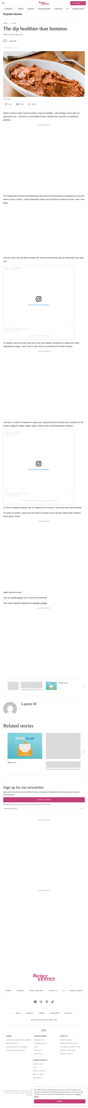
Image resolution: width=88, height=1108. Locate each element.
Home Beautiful (12, 1043)
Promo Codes (78, 9)
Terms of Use (45, 804)
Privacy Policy (35, 804)
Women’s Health (40, 603)
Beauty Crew (38, 1074)
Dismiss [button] (59, 1101)
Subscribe (54, 1013)
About (18, 1013)
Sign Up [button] (77, 3)
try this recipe (16, 598)
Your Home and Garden (15, 1050)
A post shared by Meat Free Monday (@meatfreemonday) (38, 500)
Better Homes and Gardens (17, 1047)
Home (5, 23)
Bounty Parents (66, 1054)
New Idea (37, 1050)
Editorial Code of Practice (44, 1020)
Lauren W (12, 41)
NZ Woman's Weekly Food (70, 1047)
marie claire (38, 1064)
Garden (31, 9)
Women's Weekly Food (68, 1043)
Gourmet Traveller (67, 1050)
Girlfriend (37, 1078)
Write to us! (63, 683)
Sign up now (44, 800)
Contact (68, 1013)
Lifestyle (58, 9)
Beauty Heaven (39, 1071)
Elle (34, 1067)
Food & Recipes (44, 9)
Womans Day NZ (40, 1043)
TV (67, 9)
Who (36, 1047)
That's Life (38, 1054)
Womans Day (39, 1040)
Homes (20, 9)
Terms (42, 1013)
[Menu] (3, 3)
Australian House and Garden (18, 1040)
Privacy (30, 1013)
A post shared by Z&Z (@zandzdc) (38, 336)
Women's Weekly (66, 1040)
